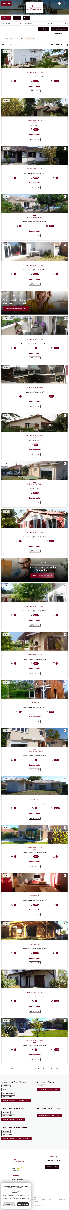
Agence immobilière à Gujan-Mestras (13, 38)
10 (39, 1068)
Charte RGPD (62, 1199)
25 (51, 1068)
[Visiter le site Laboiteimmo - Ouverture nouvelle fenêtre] (38, 1205)
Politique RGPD (52, 1199)
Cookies (36, 1201)
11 (43, 1068)
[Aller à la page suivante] (56, 1068)
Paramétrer (9, 1204)
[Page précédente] (13, 1068)
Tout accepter (23, 1204)
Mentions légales (33, 1199)
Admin (43, 1199)
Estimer (26, 18)
